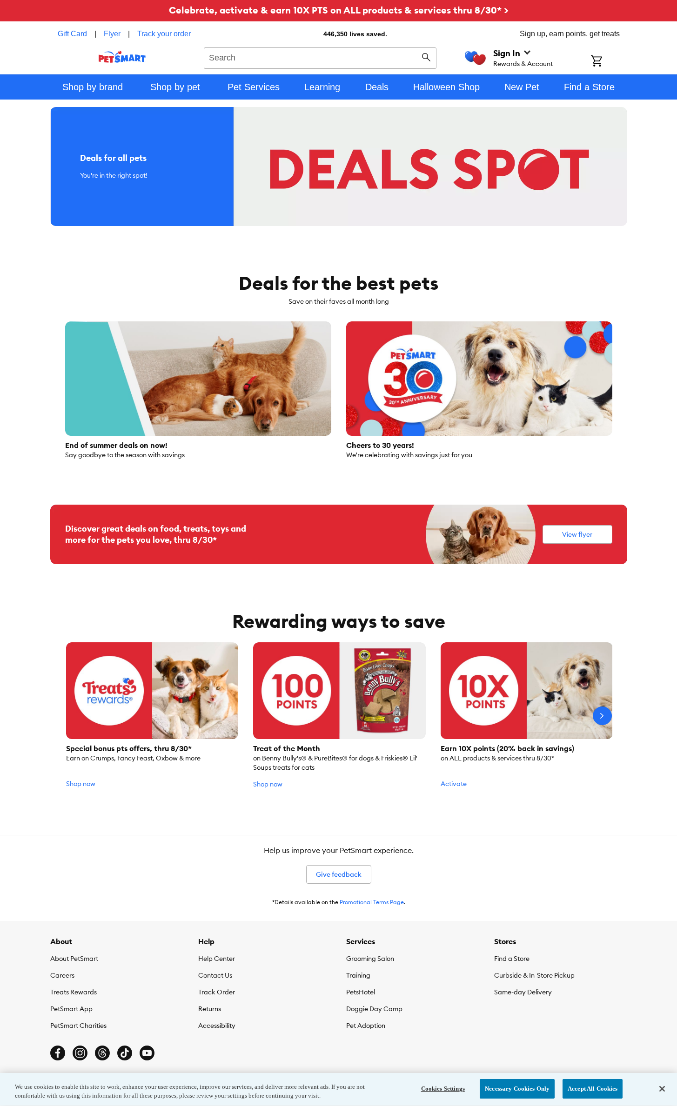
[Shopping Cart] (609, 61)
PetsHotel (360, 992)
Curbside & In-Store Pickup (534, 975)
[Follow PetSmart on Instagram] (80, 1053)
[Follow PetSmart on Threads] (102, 1053)
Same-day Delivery (523, 992)
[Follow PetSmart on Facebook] (57, 1053)
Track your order (164, 34)
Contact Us (215, 975)
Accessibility (216, 1025)
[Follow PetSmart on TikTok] (124, 1053)
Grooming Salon (370, 958)
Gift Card (72, 34)
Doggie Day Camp (374, 1009)
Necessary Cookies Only (517, 1088)
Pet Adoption (365, 1025)
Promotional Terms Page (372, 902)
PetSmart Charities (78, 1025)
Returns (209, 1009)
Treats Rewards (73, 992)
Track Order (216, 992)
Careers (62, 975)
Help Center (216, 958)
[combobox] (320, 56)
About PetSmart (74, 958)
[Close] (662, 1089)
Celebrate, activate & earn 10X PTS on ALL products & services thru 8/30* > (339, 10)
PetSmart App (71, 1009)
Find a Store (512, 958)
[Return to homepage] (122, 57)
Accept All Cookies (592, 1088)
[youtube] (147, 1053)
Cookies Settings (443, 1088)
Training (358, 975)
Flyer (112, 34)
